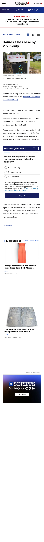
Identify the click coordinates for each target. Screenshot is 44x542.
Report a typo (8, 226)
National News (11, 34)
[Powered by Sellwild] (36, 372)
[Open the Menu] (4, 3)
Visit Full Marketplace (32, 241)
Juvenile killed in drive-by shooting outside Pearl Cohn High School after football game (22, 21)
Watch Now (37, 3)
